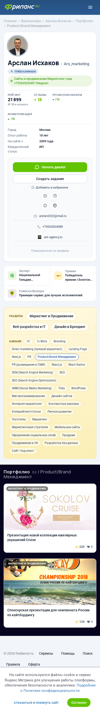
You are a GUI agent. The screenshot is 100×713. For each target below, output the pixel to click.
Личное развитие (59, 411)
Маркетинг (39, 419)
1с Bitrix (42, 341)
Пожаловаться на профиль (50, 251)
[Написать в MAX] (55, 196)
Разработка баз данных (61, 443)
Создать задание (50, 179)
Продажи (68, 435)
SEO (62, 372)
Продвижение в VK (25, 443)
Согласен (78, 702)
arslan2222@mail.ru (53, 216)
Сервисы (46, 653)
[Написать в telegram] (45, 196)
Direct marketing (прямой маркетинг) (37, 349)
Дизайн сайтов (61, 396)
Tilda (61, 388)
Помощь (68, 653)
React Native (76, 364)
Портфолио (17, 472)
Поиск (88, 653)
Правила (13, 664)
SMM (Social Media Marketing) (32, 388)
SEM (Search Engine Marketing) (32, 372)
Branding (60, 341)
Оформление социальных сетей (34, 435)
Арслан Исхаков (33, 62)
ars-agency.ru (52, 237)
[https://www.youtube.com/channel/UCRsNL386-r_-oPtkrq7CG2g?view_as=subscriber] (55, 205)
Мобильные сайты (67, 427)
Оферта (34, 664)
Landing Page (78, 349)
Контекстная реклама (64, 404)
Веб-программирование (28, 396)
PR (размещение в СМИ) (28, 364)
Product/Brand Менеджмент (57, 357)
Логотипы (19, 419)
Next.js (16, 357)
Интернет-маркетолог (27, 404)
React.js (57, 364)
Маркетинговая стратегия (30, 427)
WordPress (78, 388)
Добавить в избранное (51, 187)
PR (29, 357)
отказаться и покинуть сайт (36, 702)
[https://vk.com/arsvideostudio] (45, 205)
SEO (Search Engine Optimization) (34, 380)
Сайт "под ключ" (23, 450)
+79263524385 (52, 226)
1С (28, 341)
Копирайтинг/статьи (26, 411)
